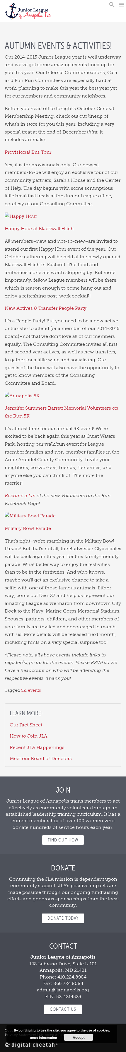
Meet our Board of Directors (41, 758)
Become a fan (20, 495)
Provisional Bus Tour (28, 152)
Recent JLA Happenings (37, 747)
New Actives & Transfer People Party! (46, 308)
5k (23, 690)
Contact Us (63, 1009)
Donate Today (63, 918)
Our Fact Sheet (26, 725)
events (34, 690)
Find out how (63, 840)
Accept (79, 1037)
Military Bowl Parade (28, 528)
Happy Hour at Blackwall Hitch (39, 228)
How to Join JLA (28, 736)
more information (43, 1037)
